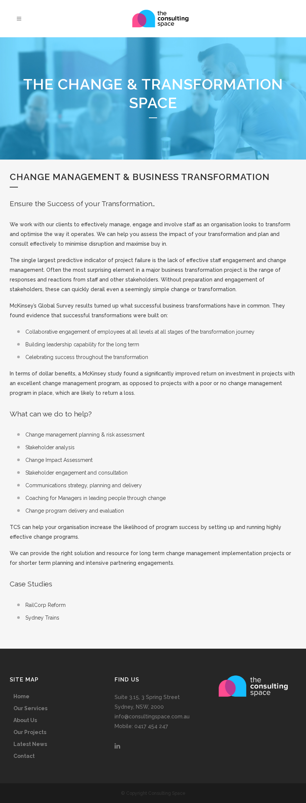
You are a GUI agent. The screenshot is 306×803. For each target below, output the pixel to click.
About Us (25, 720)
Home (21, 696)
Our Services (30, 708)
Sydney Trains (42, 618)
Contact (24, 756)
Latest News (30, 744)
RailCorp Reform (45, 605)
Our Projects (29, 732)
